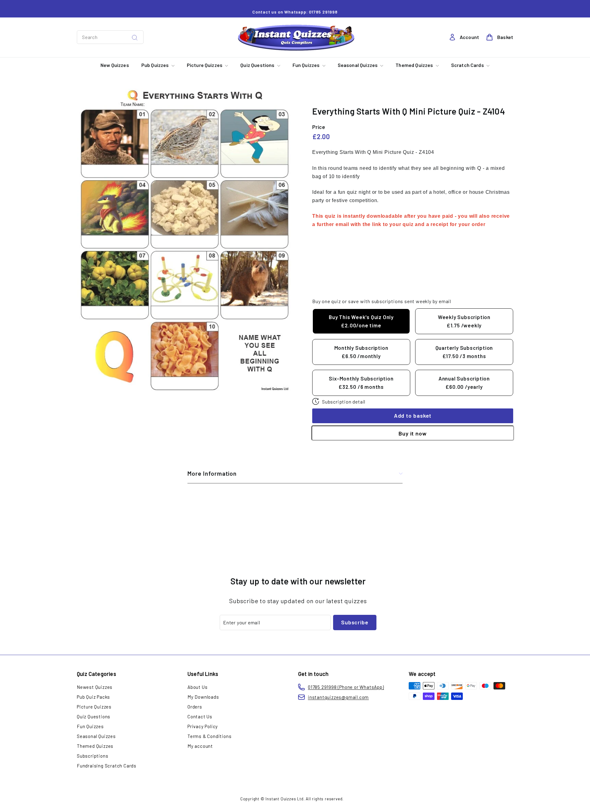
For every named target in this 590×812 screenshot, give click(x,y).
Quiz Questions (257, 65)
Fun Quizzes (307, 65)
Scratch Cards (468, 65)
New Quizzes (114, 65)
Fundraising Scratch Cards (106, 765)
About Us (197, 687)
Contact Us (199, 716)
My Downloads (203, 697)
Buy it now (413, 433)
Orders (194, 706)
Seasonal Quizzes (358, 65)
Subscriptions (92, 756)
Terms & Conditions (209, 736)
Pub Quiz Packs (93, 697)
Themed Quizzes (414, 65)
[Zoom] (184, 241)
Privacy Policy (202, 726)
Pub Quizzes (155, 65)
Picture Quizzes (205, 65)
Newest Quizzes (94, 687)
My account (200, 746)
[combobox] (110, 37)
